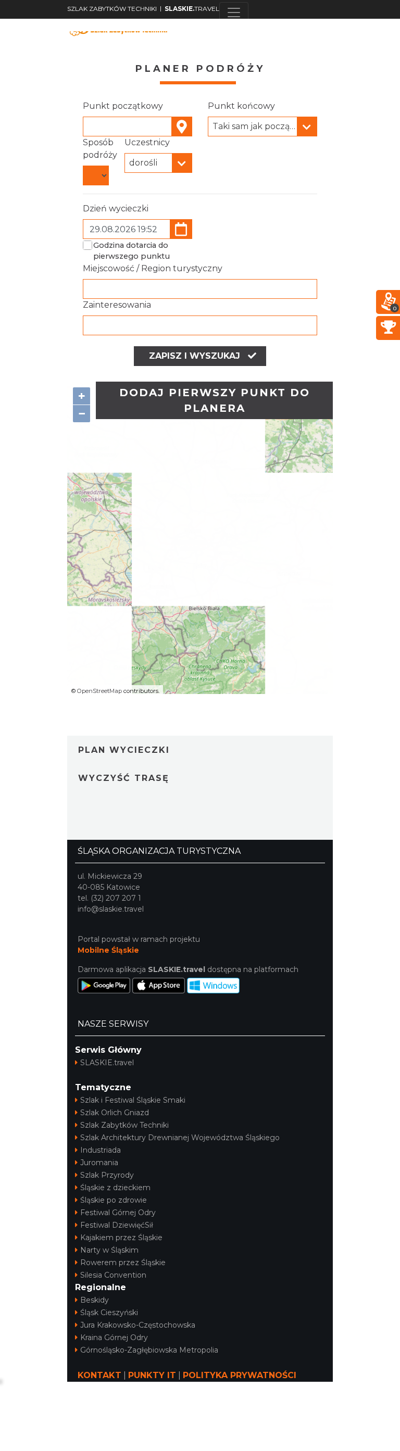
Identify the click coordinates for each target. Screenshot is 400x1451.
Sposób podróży (100, 148)
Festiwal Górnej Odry (118, 1212)
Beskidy (94, 1300)
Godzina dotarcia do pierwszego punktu (131, 251)
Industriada (100, 1150)
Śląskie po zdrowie (113, 1200)
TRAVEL (192, 8)
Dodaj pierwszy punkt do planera (214, 400)
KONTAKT (99, 1375)
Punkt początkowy (123, 106)
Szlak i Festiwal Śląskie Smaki (132, 1100)
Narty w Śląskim (109, 1250)
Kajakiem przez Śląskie (121, 1237)
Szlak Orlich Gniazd (114, 1112)
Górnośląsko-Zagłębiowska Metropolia (149, 1350)
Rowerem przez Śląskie (123, 1262)
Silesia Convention (113, 1275)
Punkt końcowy (241, 106)
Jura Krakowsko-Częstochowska (137, 1325)
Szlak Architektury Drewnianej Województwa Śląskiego (180, 1137)
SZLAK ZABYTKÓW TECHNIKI (112, 8)
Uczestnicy (147, 142)
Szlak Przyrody (107, 1175)
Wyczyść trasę (123, 778)
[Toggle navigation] (233, 12)
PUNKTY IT (152, 1375)
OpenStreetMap (99, 691)
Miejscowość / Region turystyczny (152, 268)
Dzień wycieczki (115, 208)
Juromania (99, 1162)
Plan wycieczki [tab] (124, 750)
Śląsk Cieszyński (109, 1312)
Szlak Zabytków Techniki (124, 1125)
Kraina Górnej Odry (114, 1337)
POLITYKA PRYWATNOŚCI (239, 1375)
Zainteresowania (117, 305)
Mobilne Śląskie (108, 950)
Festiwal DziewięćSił (116, 1225)
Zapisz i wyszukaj (196, 356)
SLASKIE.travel (107, 1062)
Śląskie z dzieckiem (115, 1187)
